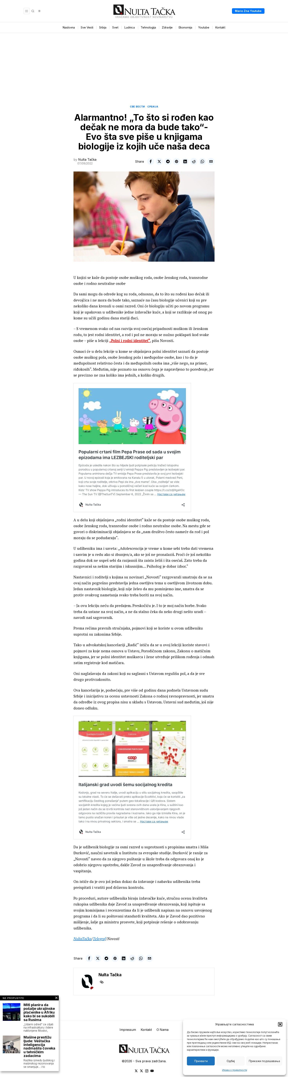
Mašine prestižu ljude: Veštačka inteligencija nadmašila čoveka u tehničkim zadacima (39, 1047)
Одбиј (231, 1061)
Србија (152, 106)
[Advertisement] (144, 62)
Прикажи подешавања (264, 1061)
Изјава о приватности (234, 1070)
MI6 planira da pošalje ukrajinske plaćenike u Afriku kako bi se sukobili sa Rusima (39, 1012)
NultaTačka (82, 938)
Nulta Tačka (87, 159)
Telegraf (99, 938)
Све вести (137, 106)
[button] (280, 1024)
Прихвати (201, 1061)
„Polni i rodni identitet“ (129, 340)
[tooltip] (150, 161)
